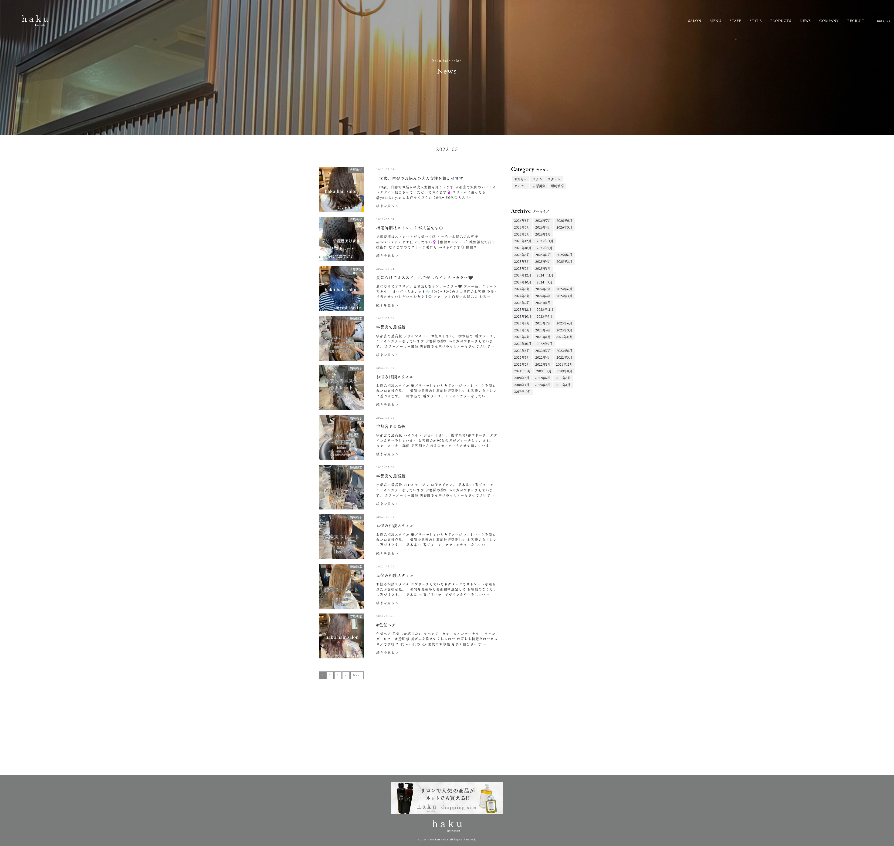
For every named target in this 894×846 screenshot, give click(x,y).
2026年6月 (564, 220)
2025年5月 (522, 261)
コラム (537, 179)
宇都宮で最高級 (391, 327)
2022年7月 (543, 350)
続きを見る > (387, 205)
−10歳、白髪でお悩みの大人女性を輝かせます (419, 178)
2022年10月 (522, 343)
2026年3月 (564, 227)
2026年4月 (543, 227)
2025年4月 (543, 261)
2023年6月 (564, 323)
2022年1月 (543, 364)
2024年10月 (522, 282)
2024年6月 (564, 288)
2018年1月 (562, 384)
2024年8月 (522, 288)
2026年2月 (522, 234)
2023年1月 (543, 336)
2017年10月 (522, 391)
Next (357, 675)
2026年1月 (543, 234)
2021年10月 (522, 371)
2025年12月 (522, 241)
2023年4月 (543, 330)
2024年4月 (543, 295)
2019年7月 (521, 377)
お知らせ (520, 179)
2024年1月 (543, 302)
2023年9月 (544, 316)
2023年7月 (543, 323)
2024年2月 (522, 302)
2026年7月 (543, 220)
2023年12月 (522, 309)
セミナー (520, 185)
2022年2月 (522, 364)
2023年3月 (564, 330)
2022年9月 (544, 343)
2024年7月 (543, 288)
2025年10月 (522, 248)
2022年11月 (564, 336)
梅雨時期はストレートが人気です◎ (409, 228)
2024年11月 (545, 275)
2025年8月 (522, 254)
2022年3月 (564, 357)
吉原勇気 (538, 185)
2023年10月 (522, 316)
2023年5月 (522, 330)
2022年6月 (564, 350)
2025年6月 (564, 254)
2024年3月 (564, 295)
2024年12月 (522, 275)
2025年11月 (545, 241)
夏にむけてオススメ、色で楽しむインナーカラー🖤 (424, 277)
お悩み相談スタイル (395, 377)
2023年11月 (545, 309)
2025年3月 (564, 261)
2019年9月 (544, 371)
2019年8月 (564, 371)
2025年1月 (543, 268)
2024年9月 (544, 282)
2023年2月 (522, 336)
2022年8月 (522, 350)
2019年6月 (542, 377)
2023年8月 (522, 323)
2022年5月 (522, 357)
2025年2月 (522, 268)
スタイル (554, 179)
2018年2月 (542, 384)
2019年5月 (563, 377)
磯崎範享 (557, 185)
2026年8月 (522, 220)
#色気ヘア (386, 625)
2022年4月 (543, 357)
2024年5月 (522, 295)
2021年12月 (564, 364)
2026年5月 (522, 227)
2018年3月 (521, 384)
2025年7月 (543, 254)
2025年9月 (544, 248)
